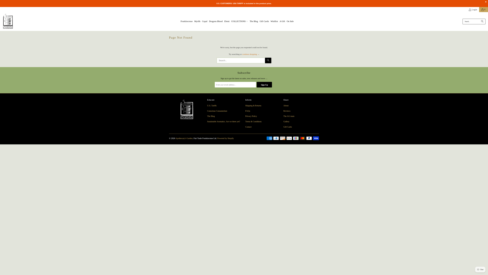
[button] (239, 21)
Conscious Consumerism (217, 111)
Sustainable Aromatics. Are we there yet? (223, 121)
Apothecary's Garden (184, 138)
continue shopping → (250, 54)
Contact (248, 127)
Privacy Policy (251, 116)
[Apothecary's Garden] (8, 21)
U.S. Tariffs (212, 106)
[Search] (482, 21)
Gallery (286, 121)
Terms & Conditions (253, 121)
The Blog (211, 116)
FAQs (247, 111)
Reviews (286, 111)
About (285, 106)
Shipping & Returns (253, 106)
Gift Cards (287, 127)
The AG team (288, 116)
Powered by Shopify (225, 138)
